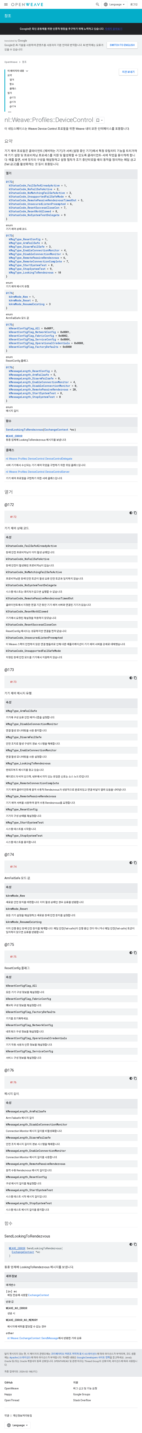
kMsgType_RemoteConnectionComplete (35, 261)
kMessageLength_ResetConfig (29, 371)
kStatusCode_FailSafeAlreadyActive (34, 185)
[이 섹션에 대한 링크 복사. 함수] (16, 1224)
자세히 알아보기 (113, 28)
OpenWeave (10, 62)
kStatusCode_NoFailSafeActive (30, 189)
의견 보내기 (128, 71)
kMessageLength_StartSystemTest (32, 393)
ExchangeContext (56, 429)
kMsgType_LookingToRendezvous (31, 272)
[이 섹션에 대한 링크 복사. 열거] (16, 492)
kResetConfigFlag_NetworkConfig (32, 332)
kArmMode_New (18, 296)
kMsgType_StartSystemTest (28, 265)
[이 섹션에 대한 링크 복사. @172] (17, 505)
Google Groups (81, 1394)
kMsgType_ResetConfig (24, 239)
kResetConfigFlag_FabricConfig (31, 335)
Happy (8, 1394)
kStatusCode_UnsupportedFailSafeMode (36, 196)
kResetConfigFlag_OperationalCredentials (39, 343)
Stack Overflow (82, 1400)
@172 (9, 182)
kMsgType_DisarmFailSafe (27, 246)
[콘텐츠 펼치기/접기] (27, 71)
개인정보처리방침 (22, 1415)
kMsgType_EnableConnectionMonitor (34, 250)
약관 (6, 1415)
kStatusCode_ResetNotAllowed (30, 211)
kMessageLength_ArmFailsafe (29, 374)
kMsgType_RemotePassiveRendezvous (34, 257)
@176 (9, 367)
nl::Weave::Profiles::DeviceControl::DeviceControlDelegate (39, 458)
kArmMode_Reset (20, 300)
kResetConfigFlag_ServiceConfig (32, 339)
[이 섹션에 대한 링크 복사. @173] (17, 670)
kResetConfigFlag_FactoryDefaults (33, 347)
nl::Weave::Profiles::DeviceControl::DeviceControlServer (38, 471)
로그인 (134, 4)
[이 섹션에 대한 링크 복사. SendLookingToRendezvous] (54, 1236)
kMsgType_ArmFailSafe (24, 243)
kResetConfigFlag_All (24, 328)
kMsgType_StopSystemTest (27, 269)
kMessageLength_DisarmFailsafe (31, 378)
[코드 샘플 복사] (135, 513)
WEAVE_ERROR (14, 436)
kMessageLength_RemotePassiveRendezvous (38, 389)
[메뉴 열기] (6, 4)
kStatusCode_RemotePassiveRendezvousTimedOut (42, 200)
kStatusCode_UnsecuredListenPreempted (37, 204)
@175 (9, 324)
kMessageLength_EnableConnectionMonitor (39, 382)
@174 (9, 293)
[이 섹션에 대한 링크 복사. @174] (17, 855)
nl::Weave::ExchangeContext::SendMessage (32, 1338)
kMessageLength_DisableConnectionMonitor (39, 386)
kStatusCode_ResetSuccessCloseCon (34, 207)
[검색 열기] (97, 4)
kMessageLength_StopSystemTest (32, 397)
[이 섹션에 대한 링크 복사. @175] (17, 945)
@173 (9, 235)
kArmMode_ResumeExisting (27, 304)
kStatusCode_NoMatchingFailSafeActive (37, 193)
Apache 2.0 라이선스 (20, 1357)
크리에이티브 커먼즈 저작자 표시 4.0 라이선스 (74, 1353)
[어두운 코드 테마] (131, 513)
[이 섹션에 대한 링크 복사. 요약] (16, 142)
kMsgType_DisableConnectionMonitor (35, 254)
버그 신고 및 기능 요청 (85, 1388)
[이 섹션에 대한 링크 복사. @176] (17, 1070)
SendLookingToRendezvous (24, 429)
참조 (7, 16)
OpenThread (11, 1400)
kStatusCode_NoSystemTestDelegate (34, 215)
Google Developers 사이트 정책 (93, 1357)
